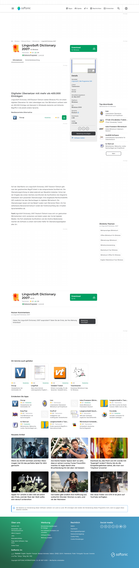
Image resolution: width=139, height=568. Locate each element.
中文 (31, 556)
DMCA (73, 526)
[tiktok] (109, 526)
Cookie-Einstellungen (77, 539)
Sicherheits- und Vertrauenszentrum (17, 529)
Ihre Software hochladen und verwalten (50, 531)
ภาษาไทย (14, 556)
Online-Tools (15, 545)
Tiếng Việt (26, 556)
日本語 (57, 553)
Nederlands (67, 553)
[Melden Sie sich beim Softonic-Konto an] (126, 8)
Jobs (12, 536)
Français (34, 553)
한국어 (61, 553)
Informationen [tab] (17, 60)
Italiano (52, 553)
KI (87, 8)
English (23, 553)
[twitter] (83, 128)
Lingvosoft (75, 81)
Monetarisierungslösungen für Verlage (49, 527)
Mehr (113, 153)
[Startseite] (12, 41)
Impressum (74, 528)
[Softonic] (24, 8)
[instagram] (105, 526)
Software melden (79, 138)
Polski (74, 553)
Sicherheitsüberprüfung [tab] (32, 60)
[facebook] (79, 128)
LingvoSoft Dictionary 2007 (39, 47)
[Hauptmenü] (13, 8)
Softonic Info (15, 526)
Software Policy (46, 535)
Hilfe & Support (16, 533)
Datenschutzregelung (77, 534)
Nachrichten (97, 8)
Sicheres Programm (30, 55)
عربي (12, 553)
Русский (86, 553)
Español (28, 553)
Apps (70, 8)
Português (79, 553)
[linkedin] (116, 526)
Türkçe (19, 556)
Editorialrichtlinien (16, 538)
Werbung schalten (46, 537)
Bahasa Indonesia (43, 553)
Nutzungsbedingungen (78, 531)
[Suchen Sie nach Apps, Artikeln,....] (118, 8)
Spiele (79, 8)
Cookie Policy (75, 536)
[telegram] (124, 526)
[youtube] (120, 526)
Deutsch (18, 553)
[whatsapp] (87, 128)
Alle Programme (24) (85, 81)
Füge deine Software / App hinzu (19, 542)
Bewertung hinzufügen (84, 133)
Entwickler (110, 8)
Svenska (92, 553)
